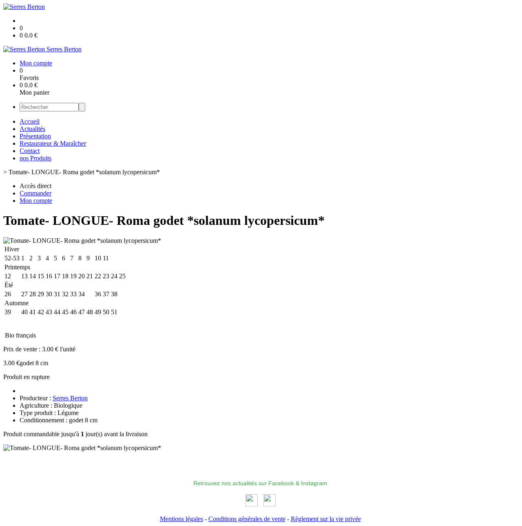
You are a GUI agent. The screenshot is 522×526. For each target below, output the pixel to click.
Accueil (30, 121)
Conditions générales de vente (246, 518)
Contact (30, 150)
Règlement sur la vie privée (326, 518)
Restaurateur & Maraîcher (53, 143)
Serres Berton (70, 398)
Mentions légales (181, 518)
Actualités (32, 128)
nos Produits (35, 158)
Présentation (35, 136)
